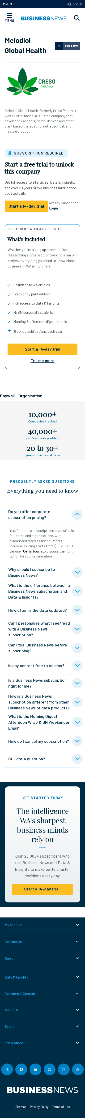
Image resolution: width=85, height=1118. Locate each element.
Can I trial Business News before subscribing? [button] (37, 647)
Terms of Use (61, 1107)
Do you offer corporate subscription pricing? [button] (29, 514)
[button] (76, 18)
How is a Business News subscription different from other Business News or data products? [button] (39, 701)
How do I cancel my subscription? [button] (38, 741)
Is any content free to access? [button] (36, 665)
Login (53, 208)
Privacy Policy (39, 1107)
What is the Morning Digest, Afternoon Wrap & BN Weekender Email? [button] (38, 722)
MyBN (7, 4)
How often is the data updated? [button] (37, 610)
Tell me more (43, 360)
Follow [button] (71, 46)
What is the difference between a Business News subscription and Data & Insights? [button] (39, 591)
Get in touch (32, 551)
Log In (77, 4)
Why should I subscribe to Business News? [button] (31, 572)
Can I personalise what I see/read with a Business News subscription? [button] (39, 628)
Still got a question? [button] (26, 758)
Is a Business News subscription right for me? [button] (37, 683)
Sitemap (20, 1107)
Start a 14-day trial (42, 349)
